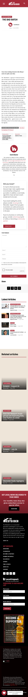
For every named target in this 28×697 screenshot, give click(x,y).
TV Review (11, 130)
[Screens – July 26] (14, 438)
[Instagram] (10, 573)
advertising (16, 217)
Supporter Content (13, 310)
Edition (12, 323)
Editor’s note (13, 324)
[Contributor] (10, 25)
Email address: (7, 601)
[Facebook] (8, 288)
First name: (6, 589)
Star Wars (22, 127)
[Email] (19, 288)
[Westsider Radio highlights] (14, 469)
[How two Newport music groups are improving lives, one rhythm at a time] (14, 406)
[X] (14, 174)
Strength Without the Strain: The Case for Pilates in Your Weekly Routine (17, 307)
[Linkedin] (15, 288)
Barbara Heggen (13, 326)
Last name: (6, 595)
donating (15, 203)
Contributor (16, 24)
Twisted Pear (23, 692)
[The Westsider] (14, 3)
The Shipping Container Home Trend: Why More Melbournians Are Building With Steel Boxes (18, 317)
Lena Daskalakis (13, 334)
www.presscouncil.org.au (9, 684)
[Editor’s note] (5, 325)
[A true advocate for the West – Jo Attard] (5, 332)
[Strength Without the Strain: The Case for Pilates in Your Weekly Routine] (5, 306)
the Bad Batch (5, 130)
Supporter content (15, 304)
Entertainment (6, 17)
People (12, 330)
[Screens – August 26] (14, 375)
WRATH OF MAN (18, 135)
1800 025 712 (13, 685)
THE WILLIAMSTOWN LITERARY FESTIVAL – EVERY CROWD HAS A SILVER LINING (6, 137)
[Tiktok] (14, 573)
